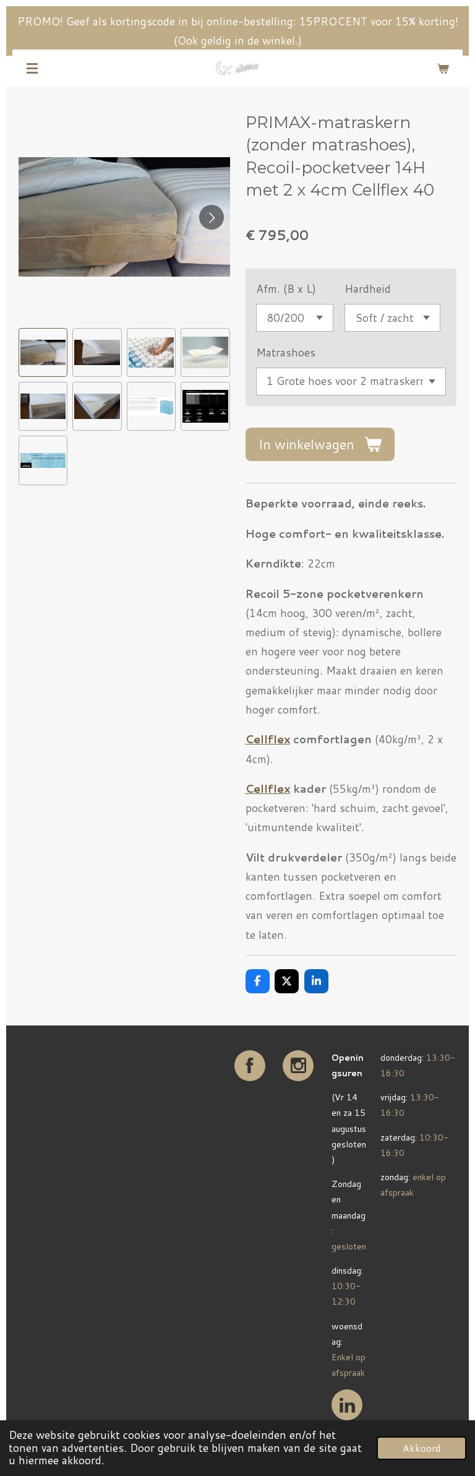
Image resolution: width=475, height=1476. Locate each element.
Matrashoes (285, 352)
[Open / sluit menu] (32, 68)
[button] (43, 352)
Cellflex (268, 788)
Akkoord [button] (421, 1448)
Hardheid (367, 288)
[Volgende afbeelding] (211, 217)
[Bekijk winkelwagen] (442, 68)
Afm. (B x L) (286, 288)
